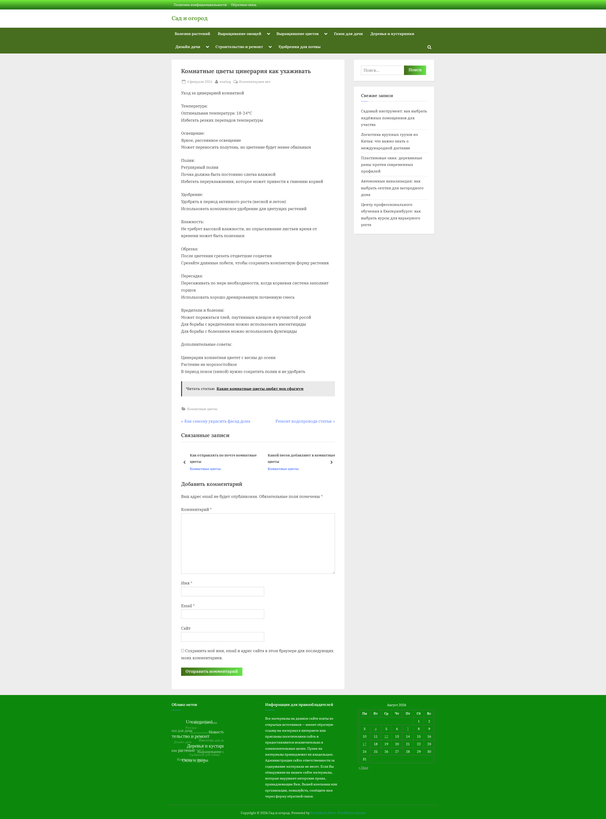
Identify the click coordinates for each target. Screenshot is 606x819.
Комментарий (196, 509)
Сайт (186, 628)
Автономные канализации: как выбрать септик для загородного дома (392, 187)
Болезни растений (192, 33)
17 (364, 744)
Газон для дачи (348, 33)
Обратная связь (244, 4)
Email (188, 605)
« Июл (363, 767)
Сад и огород (190, 18)
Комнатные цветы (202, 409)
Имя (186, 583)
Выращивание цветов (297, 33)
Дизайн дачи (187, 46)
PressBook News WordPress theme (337, 813)
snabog (225, 81)
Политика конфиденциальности (200, 4)
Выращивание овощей (239, 33)
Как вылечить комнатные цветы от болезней (300, 458)
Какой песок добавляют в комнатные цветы (224, 458)
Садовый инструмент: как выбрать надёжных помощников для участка (394, 117)
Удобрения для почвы (299, 46)
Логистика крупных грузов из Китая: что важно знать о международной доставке (389, 141)
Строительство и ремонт (239, 46)
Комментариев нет (255, 81)
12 (386, 736)
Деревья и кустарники (392, 33)
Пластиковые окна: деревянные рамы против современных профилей (391, 164)
